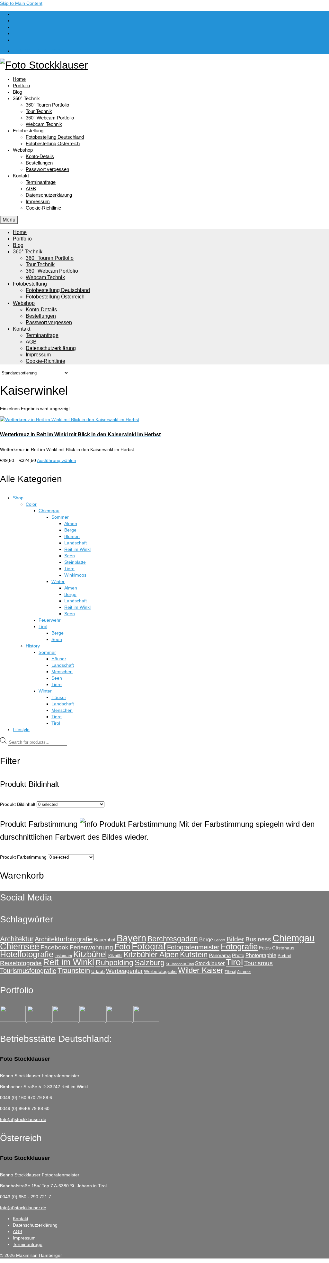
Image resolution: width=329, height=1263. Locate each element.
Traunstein (74, 970)
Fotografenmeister (193, 947)
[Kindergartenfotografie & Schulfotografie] (119, 1020)
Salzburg (149, 962)
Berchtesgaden (172, 939)
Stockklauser (210, 963)
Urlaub (98, 971)
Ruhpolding (114, 962)
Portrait (284, 955)
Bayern (131, 938)
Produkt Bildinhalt (17, 804)
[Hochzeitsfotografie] (146, 1020)
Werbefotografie (160, 971)
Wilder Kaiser (200, 970)
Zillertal (230, 972)
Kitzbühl (115, 956)
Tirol (234, 962)
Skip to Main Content (21, 3)
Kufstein (194, 954)
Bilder (235, 939)
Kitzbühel (90, 954)
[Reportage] (39, 1020)
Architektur (16, 939)
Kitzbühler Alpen (151, 954)
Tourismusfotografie (28, 970)
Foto (122, 946)
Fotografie (239, 946)
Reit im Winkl (68, 962)
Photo (238, 955)
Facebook (54, 947)
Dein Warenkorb (38, 50)
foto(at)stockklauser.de (23, 1119)
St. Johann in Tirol (180, 964)
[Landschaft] (92, 1020)
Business (258, 939)
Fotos (265, 947)
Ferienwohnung (91, 947)
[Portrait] (65, 1020)
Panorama (220, 955)
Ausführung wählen (56, 460)
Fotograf (149, 946)
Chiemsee (19, 946)
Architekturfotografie (64, 939)
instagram (63, 956)
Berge (206, 939)
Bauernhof (104, 939)
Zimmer (244, 971)
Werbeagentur (124, 971)
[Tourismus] (13, 1020)
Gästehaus (283, 947)
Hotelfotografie (26, 954)
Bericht (219, 940)
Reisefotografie (21, 963)
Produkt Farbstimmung (23, 857)
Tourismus (258, 963)
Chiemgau (293, 938)
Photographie (260, 955)
